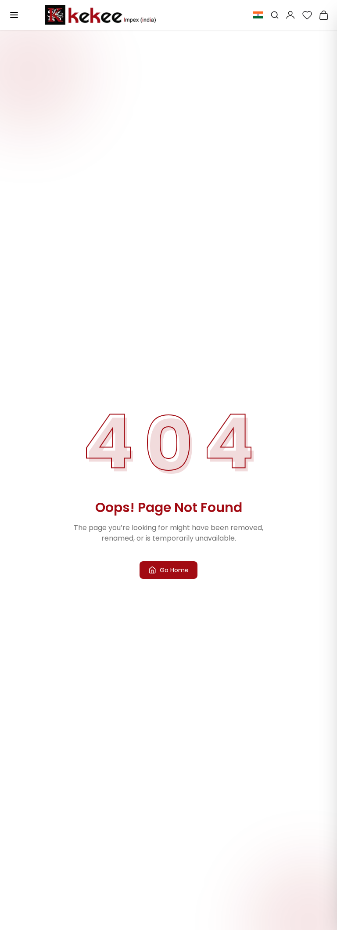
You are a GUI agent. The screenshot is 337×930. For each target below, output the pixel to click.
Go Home (174, 570)
